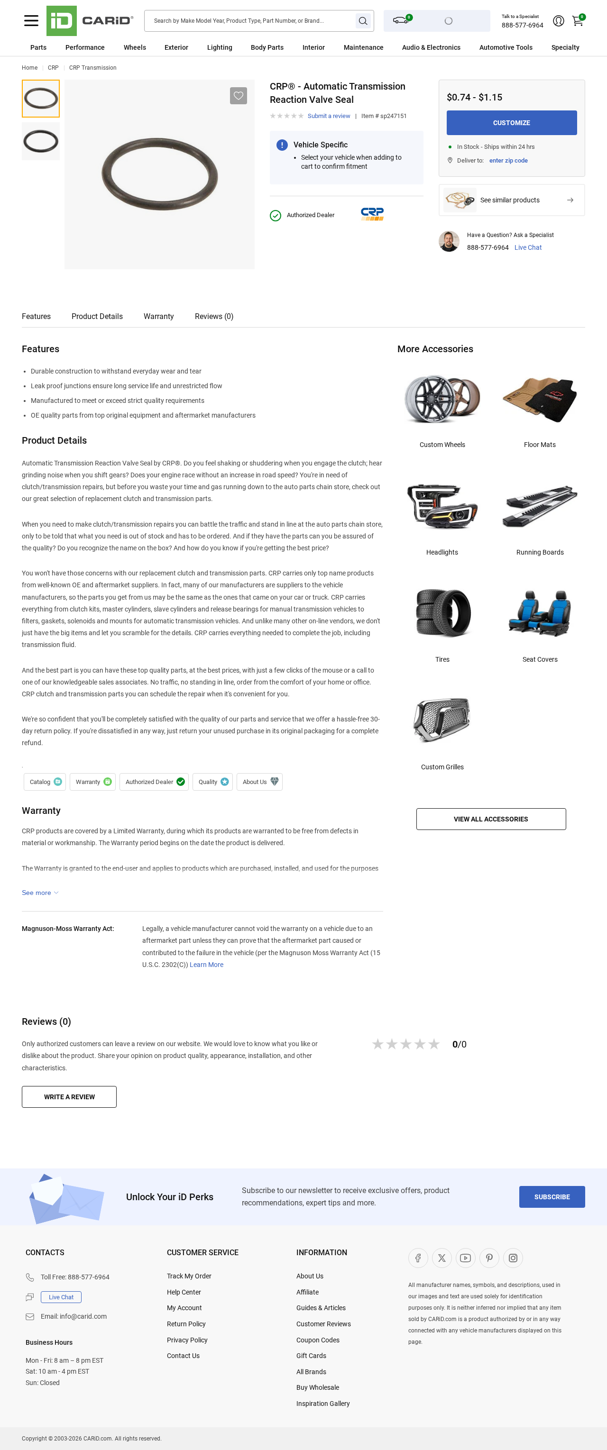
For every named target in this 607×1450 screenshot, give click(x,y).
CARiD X (442, 1258)
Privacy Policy (187, 1340)
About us (260, 782)
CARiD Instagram (513, 1258)
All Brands (311, 1372)
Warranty (159, 316)
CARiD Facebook (418, 1258)
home (29, 67)
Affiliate (307, 1292)
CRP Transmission (93, 67)
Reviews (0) (214, 316)
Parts (38, 47)
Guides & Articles (321, 1308)
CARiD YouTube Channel (466, 1258)
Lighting (219, 47)
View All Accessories (491, 819)
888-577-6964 (522, 25)
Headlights (442, 552)
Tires (442, 659)
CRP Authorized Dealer (154, 782)
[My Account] (558, 20)
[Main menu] (31, 20)
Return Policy (186, 1324)
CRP (53, 67)
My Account (184, 1308)
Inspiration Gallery (323, 1403)
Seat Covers (540, 659)
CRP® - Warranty (93, 782)
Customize (511, 123)
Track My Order (189, 1276)
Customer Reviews (323, 1324)
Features (36, 316)
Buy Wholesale (317, 1387)
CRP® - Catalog (45, 782)
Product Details (97, 316)
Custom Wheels (442, 444)
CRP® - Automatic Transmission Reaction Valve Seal (41, 99)
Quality (213, 782)
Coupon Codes (318, 1340)
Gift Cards (311, 1355)
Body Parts (267, 47)
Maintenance (364, 47)
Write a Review (69, 1097)
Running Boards (540, 552)
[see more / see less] (40, 892)
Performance (85, 47)
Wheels (135, 47)
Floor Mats (540, 444)
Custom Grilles (442, 767)
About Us (309, 1276)
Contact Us (183, 1355)
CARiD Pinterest (489, 1258)
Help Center (184, 1292)
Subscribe (552, 1197)
